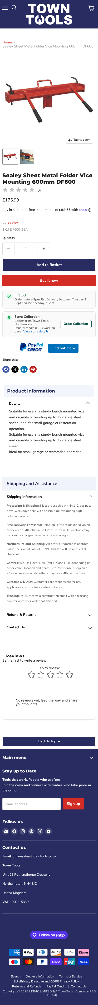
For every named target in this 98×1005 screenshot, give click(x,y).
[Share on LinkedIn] (24, 369)
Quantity (8, 238)
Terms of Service (70, 976)
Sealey (12, 222)
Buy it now (49, 280)
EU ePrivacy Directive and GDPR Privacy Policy (46, 981)
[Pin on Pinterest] (33, 369)
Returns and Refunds (26, 986)
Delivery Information (40, 976)
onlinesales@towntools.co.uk (35, 856)
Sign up (73, 803)
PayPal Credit (56, 986)
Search (15, 976)
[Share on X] (15, 369)
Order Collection (76, 324)
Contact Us (78, 986)
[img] (18, 190)
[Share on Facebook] (6, 369)
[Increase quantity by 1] (44, 249)
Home (7, 42)
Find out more (63, 348)
